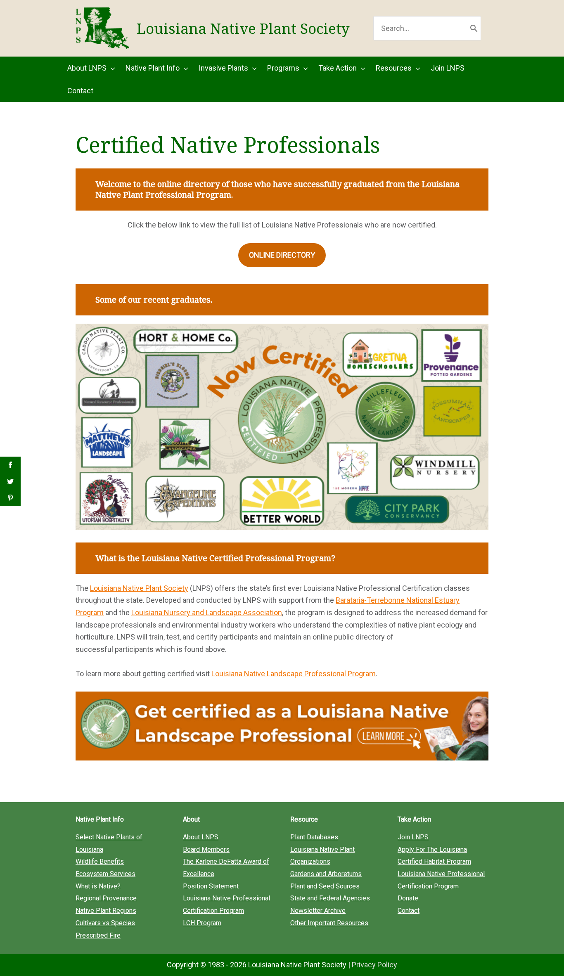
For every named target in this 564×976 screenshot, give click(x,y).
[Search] (473, 28)
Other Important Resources (329, 923)
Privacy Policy (374, 964)
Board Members (206, 849)
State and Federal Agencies (330, 898)
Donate (408, 898)
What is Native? (98, 886)
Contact (408, 910)
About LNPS (200, 837)
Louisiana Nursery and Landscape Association (206, 612)
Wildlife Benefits (100, 861)
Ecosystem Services (105, 874)
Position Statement (211, 886)
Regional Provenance (106, 898)
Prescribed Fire (98, 935)
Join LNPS (413, 837)
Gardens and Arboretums (326, 874)
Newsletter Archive (318, 910)
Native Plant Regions (106, 910)
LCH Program (202, 923)
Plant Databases (314, 837)
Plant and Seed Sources (325, 886)
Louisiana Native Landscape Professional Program (293, 673)
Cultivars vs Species (105, 923)
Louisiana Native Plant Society (243, 28)
